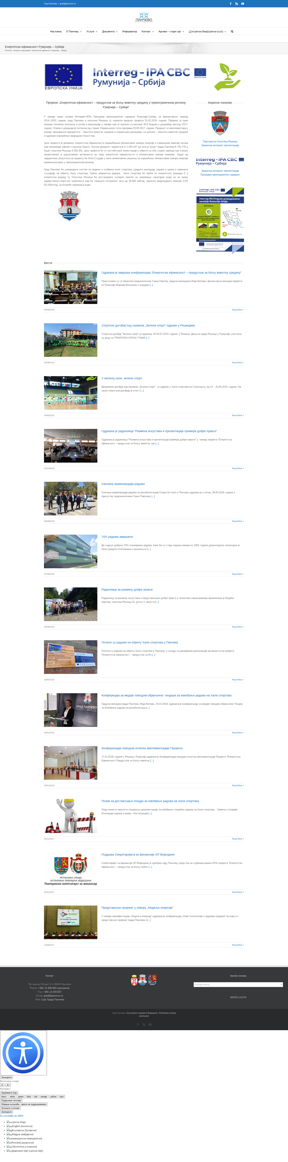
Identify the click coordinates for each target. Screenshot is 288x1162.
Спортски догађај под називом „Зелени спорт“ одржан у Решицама (148, 325)
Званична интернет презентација (220, 145)
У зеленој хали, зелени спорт (122, 378)
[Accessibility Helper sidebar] (23, 1053)
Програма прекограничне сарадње (220, 174)
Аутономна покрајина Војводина (142, 1013)
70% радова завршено (117, 536)
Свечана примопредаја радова (123, 484)
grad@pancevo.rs (68, 3)
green (21, 1096)
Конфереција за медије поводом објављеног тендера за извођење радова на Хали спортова (167, 695)
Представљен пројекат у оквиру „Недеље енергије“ (137, 907)
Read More (237, 310)
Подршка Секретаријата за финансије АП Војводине (138, 854)
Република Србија (167, 1013)
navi (62, 1096)
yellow (53, 1096)
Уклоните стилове (10, 1108)
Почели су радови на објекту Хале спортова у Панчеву (140, 642)
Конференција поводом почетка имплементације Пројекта (142, 748)
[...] (151, 284)
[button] (232, 31)
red (35, 1096)
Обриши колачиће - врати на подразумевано (23, 1104)
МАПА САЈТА (238, 997)
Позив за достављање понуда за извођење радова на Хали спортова (150, 801)
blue (29, 1096)
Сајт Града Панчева (53, 999)
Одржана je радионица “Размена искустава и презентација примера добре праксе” (159, 431)
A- (2, 1085)
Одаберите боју (9, 1093)
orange (43, 1096)
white (12, 1096)
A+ (8, 1085)
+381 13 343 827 (52, 991)
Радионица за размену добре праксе (127, 589)
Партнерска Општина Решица (220, 141)
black (3, 1096)
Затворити (6, 1077)
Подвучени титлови (11, 1100)
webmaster (144, 1016)
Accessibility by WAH (11, 1115)
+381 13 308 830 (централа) (54, 988)
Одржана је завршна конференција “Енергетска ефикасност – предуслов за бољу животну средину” (172, 272)
